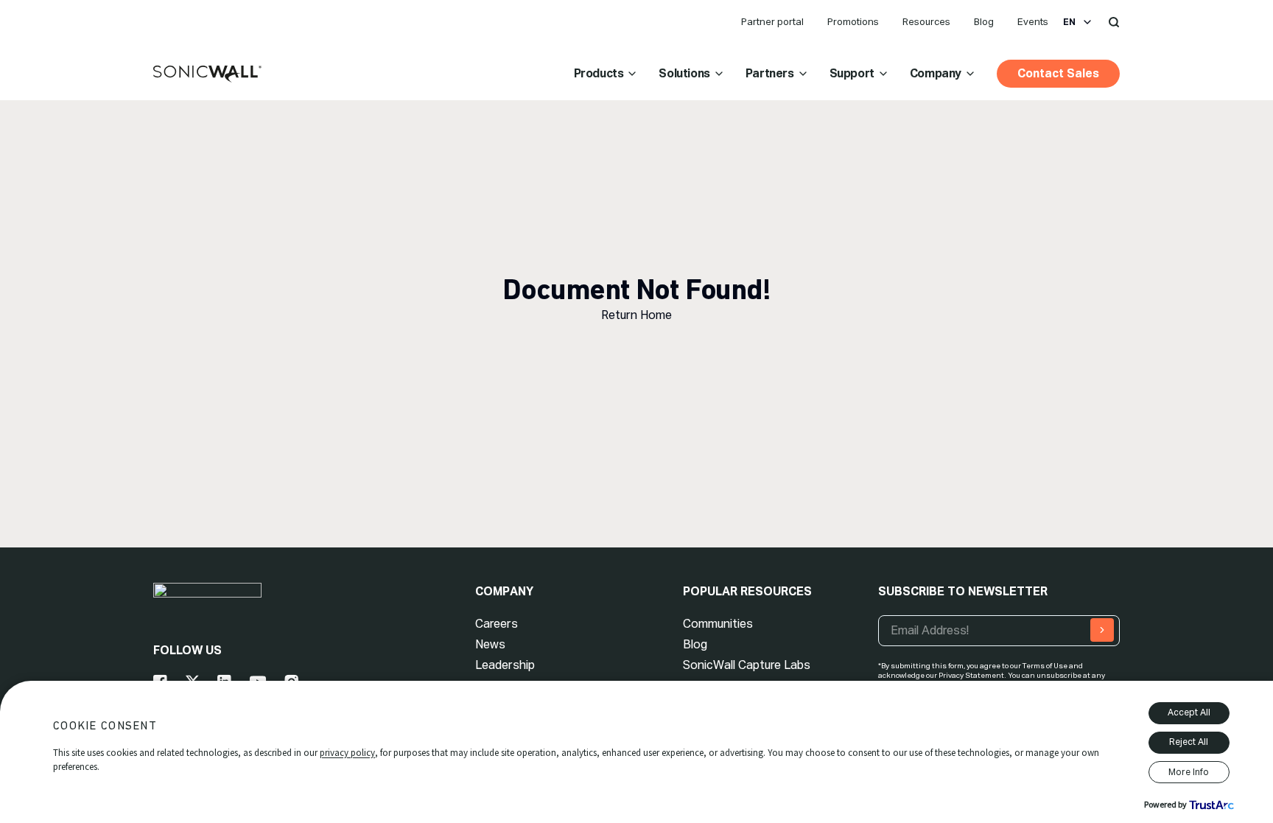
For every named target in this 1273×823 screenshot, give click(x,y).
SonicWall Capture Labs (746, 665)
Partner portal (772, 21)
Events (1032, 21)
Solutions (684, 73)
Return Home (636, 315)
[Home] (207, 74)
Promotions (853, 21)
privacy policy (347, 752)
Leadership (505, 665)
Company (935, 73)
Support (852, 73)
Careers (496, 624)
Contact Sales (1058, 73)
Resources (926, 21)
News (490, 644)
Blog (984, 21)
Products (599, 73)
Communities (718, 624)
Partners (770, 73)
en (1069, 22)
